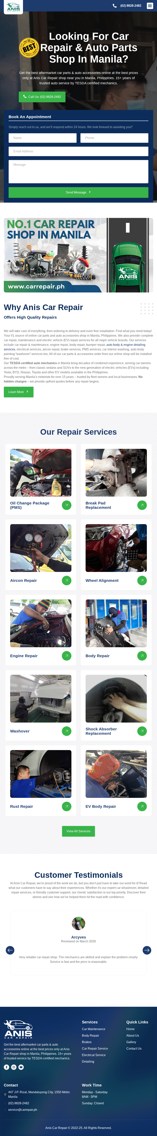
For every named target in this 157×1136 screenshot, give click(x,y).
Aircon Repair (23, 580)
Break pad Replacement (98, 505)
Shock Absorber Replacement (101, 731)
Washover (19, 731)
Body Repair (98, 656)
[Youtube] (21, 1067)
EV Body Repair (101, 806)
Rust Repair (21, 806)
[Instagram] (13, 1067)
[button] (150, 6)
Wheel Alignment (102, 580)
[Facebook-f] (6, 1067)
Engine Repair (24, 656)
